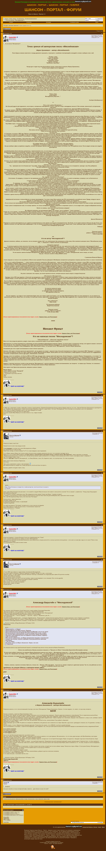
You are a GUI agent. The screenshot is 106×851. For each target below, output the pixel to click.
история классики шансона (9, 798)
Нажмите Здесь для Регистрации (48, 317)
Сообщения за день (74, 22)
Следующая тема (57, 801)
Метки (4, 797)
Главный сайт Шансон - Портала (90, 827)
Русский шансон (20, 18)
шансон (45, 798)
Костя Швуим (14, 435)
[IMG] (4, 819)
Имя (86, 18)
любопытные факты (19, 798)
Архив (99, 827)
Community (28, 22)
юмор (48, 798)
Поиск (96, 22)
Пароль (86, 20)
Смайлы (5, 818)
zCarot (65, 842)
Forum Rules (6, 822)
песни (36, 798)
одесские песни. (31, 798)
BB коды (5, 817)
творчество (40, 798)
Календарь (48, 22)
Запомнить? (100, 18)
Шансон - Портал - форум (10, 18)
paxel (5, 782)
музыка (25, 798)
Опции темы (100, 31)
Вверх (103, 827)
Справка (11, 22)
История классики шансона (31, 18)
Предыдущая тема (49, 801)
